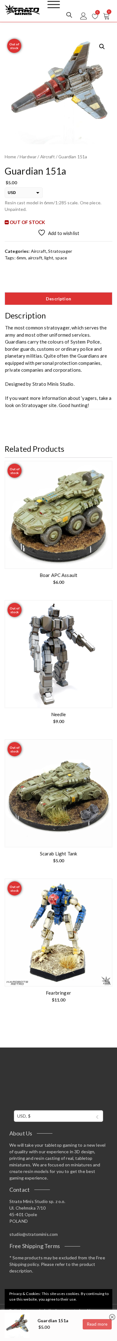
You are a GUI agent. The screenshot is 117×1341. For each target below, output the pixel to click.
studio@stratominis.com (33, 1234)
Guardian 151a (52, 1320)
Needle (58, 714)
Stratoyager (60, 251)
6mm (21, 257)
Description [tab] (58, 298)
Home (10, 156)
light (48, 257)
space (61, 257)
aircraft (35, 257)
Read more (97, 1324)
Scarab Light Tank (58, 853)
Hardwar (28, 156)
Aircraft (47, 156)
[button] (102, 46)
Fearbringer (58, 993)
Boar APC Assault (58, 575)
